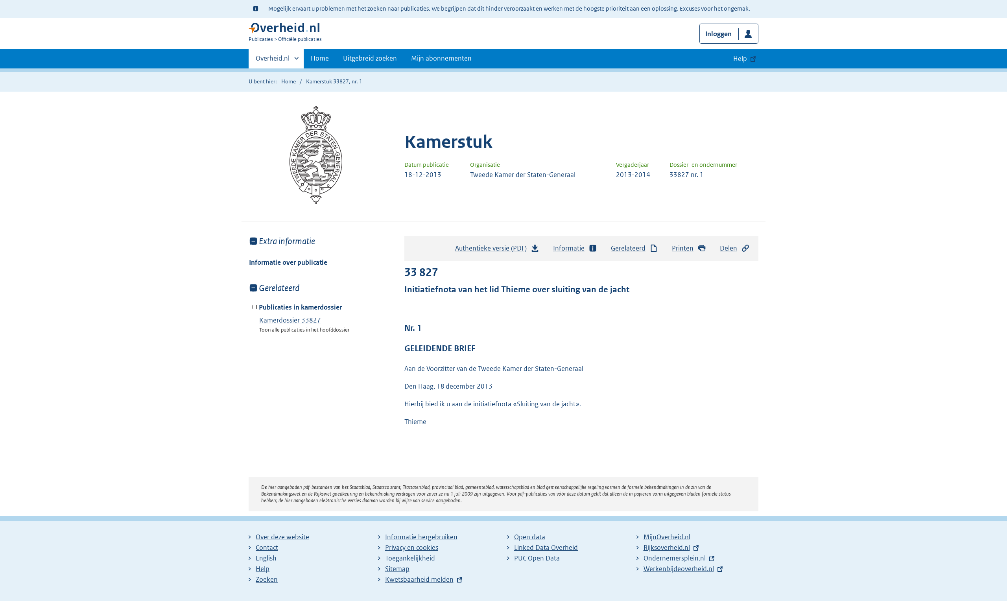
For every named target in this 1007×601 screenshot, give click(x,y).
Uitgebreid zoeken (370, 58)
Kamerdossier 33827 (290, 320)
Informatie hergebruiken (421, 537)
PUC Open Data (537, 558)
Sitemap (397, 568)
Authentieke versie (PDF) (493, 250)
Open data (529, 537)
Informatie (569, 248)
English (266, 558)
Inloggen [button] (718, 33)
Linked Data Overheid (546, 547)
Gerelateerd (628, 248)
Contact (267, 547)
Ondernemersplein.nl (675, 558)
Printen (682, 248)
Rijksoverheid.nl (667, 547)
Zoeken (267, 579)
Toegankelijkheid (410, 558)
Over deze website (282, 537)
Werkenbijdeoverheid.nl (679, 568)
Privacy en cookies (411, 547)
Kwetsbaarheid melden (419, 579)
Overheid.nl (273, 61)
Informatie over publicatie (288, 262)
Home (320, 58)
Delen (728, 248)
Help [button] (740, 58)
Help (262, 568)
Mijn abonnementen (441, 58)
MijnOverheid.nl (667, 537)
